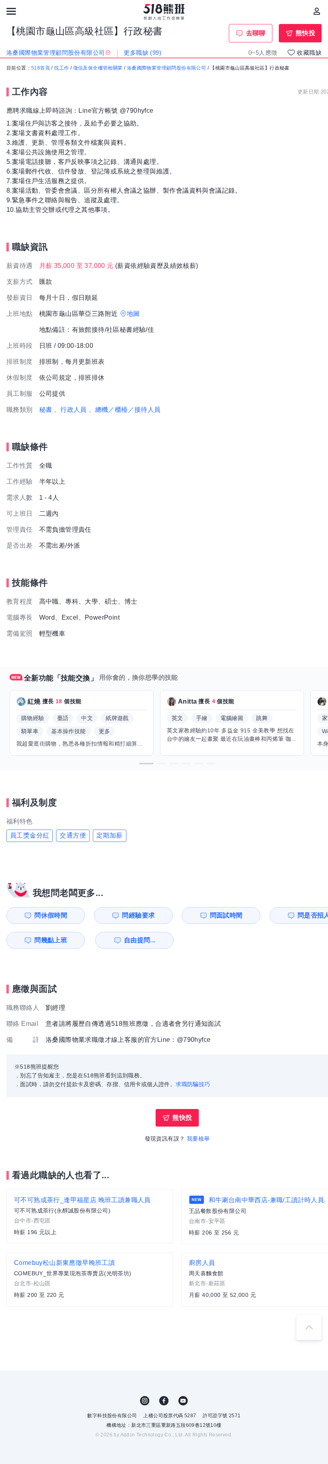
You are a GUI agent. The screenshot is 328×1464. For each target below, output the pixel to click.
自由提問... (140, 940)
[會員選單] (317, 11)
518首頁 (40, 68)
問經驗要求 (138, 915)
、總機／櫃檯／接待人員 (124, 409)
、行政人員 (70, 409)
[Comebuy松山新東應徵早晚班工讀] (90, 1279)
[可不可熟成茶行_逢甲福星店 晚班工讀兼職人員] (90, 1216)
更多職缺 (142, 52)
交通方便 (73, 835)
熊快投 (305, 33)
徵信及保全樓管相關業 (98, 68)
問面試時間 (226, 915)
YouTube (183, 1401)
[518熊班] (164, 12)
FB (164, 1401)
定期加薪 (109, 835)
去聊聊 (256, 33)
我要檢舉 (198, 1138)
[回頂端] (309, 1327)
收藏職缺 (309, 52)
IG (145, 1401)
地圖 (133, 313)
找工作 (61, 68)
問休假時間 (50, 915)
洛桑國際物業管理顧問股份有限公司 (166, 68)
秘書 (45, 409)
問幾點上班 (50, 940)
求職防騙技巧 (193, 1084)
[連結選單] (11, 11)
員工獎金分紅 (29, 835)
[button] (146, 763)
